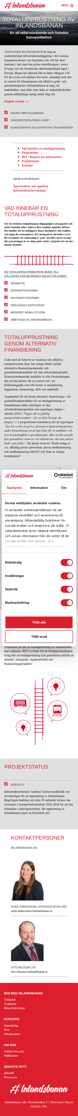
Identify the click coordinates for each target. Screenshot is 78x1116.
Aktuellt (9, 1073)
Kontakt (27, 165)
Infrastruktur (12, 1034)
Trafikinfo (10, 1004)
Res (6, 1029)
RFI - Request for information (42, 157)
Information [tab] (39, 488)
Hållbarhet (11, 1055)
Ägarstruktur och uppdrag (31, 186)
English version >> (16, 101)
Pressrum (10, 1077)
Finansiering (30, 152)
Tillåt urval (39, 636)
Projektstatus (30, 161)
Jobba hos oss (14, 1051)
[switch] (67, 575)
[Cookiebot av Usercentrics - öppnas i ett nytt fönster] (55, 476)
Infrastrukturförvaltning (29, 190)
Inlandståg (11, 1025)
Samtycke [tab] (14, 488)
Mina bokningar (14, 1008)
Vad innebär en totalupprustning (43, 148)
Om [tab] (64, 488)
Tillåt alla (39, 622)
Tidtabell (9, 999)
